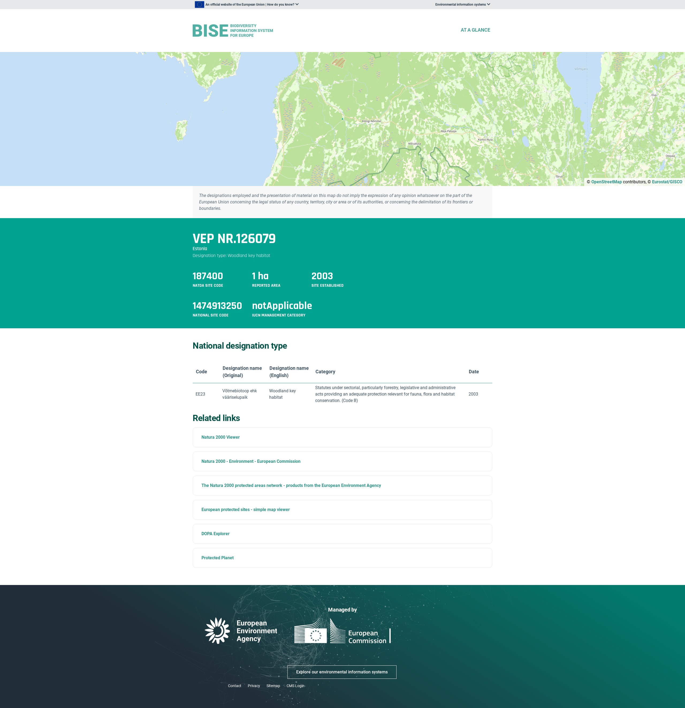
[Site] (324, 31)
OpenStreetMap (606, 181)
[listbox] (247, 4)
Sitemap (273, 686)
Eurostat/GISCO (667, 181)
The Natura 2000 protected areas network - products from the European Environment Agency (291, 485)
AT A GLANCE (475, 30)
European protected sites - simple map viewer (245, 509)
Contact (234, 686)
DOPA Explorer (215, 533)
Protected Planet (217, 557)
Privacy (254, 686)
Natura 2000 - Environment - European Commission (250, 461)
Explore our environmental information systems (342, 672)
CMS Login (296, 686)
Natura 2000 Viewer (220, 437)
